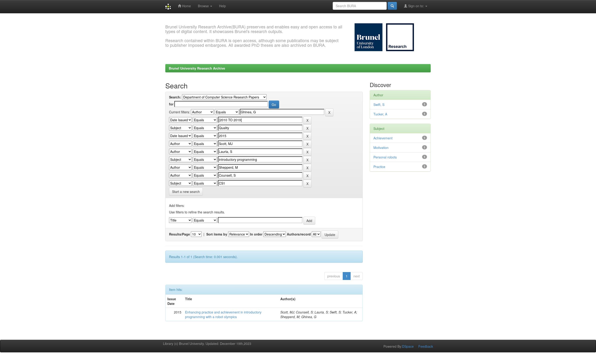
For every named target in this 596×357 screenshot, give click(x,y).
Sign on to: (416, 5)
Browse (204, 5)
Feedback (425, 346)
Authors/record (299, 234)
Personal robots (385, 157)
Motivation (381, 147)
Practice (379, 166)
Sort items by (216, 234)
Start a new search (186, 191)
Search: (175, 97)
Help (222, 5)
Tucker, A (380, 114)
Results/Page (179, 234)
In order (256, 234)
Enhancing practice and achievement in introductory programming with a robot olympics (223, 314)
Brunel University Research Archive (197, 68)
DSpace (408, 346)
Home (186, 5)
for (171, 104)
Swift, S (378, 104)
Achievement (383, 138)
